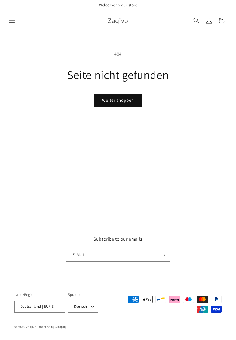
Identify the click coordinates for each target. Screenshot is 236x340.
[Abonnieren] (163, 255)
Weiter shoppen (118, 100)
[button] (12, 20)
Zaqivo (31, 327)
